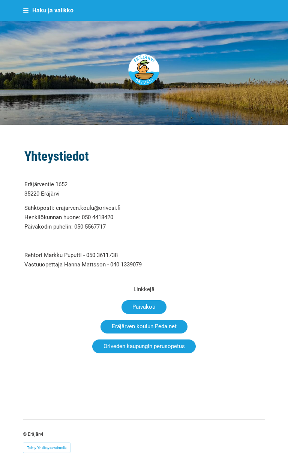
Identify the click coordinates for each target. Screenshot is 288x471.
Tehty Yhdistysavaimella (46, 448)
